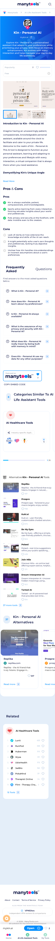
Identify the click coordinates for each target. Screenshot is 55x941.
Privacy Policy (44, 900)
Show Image (20, 99)
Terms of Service (29, 900)
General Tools (36, 4)
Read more (9, 684)
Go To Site (19, 89)
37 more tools (10, 605)
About (7, 900)
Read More (9, 181)
